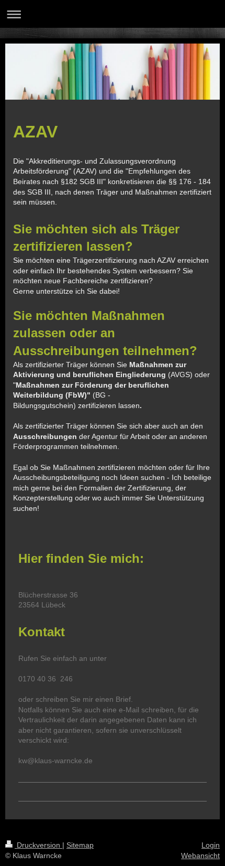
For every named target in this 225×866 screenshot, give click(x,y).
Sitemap (80, 845)
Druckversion (38, 845)
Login (210, 845)
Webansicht (200, 855)
